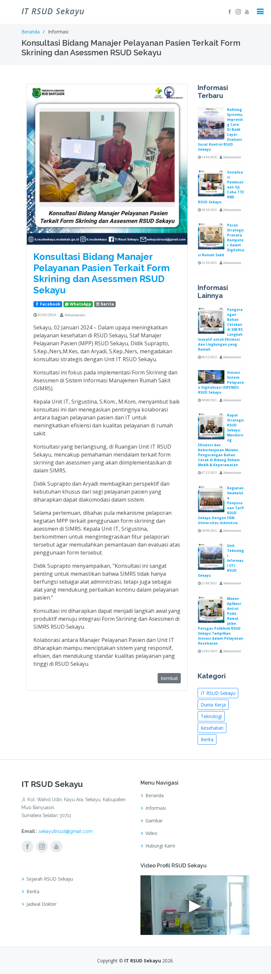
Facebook (49, 304)
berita (107, 304)
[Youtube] (246, 11)
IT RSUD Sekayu (218, 693)
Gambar (154, 820)
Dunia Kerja (213, 705)
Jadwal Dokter (41, 904)
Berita (207, 739)
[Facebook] (228, 11)
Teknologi (211, 716)
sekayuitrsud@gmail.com (66, 831)
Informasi (155, 808)
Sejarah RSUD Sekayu (49, 879)
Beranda (30, 31)
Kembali (169, 678)
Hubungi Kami (160, 846)
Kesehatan (212, 728)
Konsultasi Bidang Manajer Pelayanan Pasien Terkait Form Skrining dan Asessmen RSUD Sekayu (101, 273)
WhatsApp (80, 304)
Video (151, 833)
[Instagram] (237, 11)
